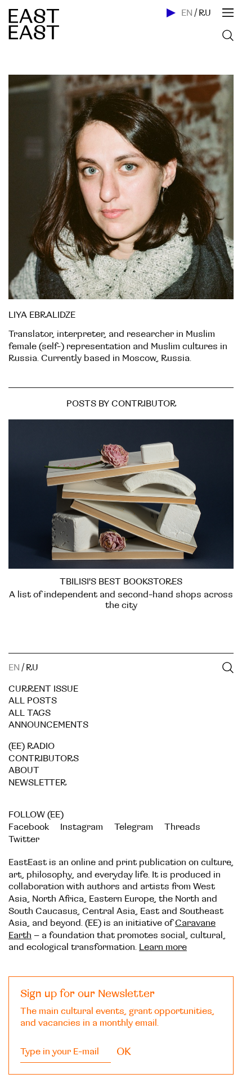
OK (123, 1051)
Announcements (48, 725)
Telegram (133, 827)
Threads (182, 827)
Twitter (23, 839)
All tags (29, 713)
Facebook (28, 827)
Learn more (163, 947)
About (23, 770)
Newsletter (37, 783)
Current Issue (43, 689)
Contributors (43, 758)
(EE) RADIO (31, 746)
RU (205, 13)
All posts (32, 701)
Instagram (81, 827)
